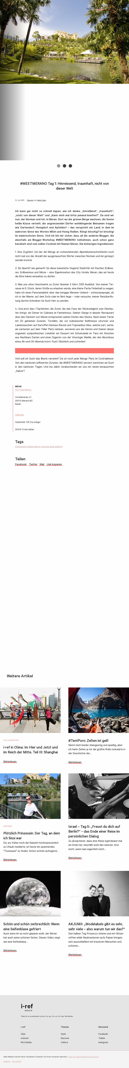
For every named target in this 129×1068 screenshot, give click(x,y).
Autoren (25, 1038)
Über (23, 1034)
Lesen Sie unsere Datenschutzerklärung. (83, 1057)
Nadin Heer (41, 200)
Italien (30, 447)
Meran (37, 447)
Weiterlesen (9, 762)
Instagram (103, 1043)
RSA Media (26, 1043)
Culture (111, 9)
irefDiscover (21, 447)
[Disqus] (64, 526)
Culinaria (19, 415)
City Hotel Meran (23, 390)
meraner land (47, 447)
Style (88, 9)
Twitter (101, 1038)
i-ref (13, 9)
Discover (99, 9)
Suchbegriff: (121, 8)
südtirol (58, 447)
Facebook (103, 1034)
